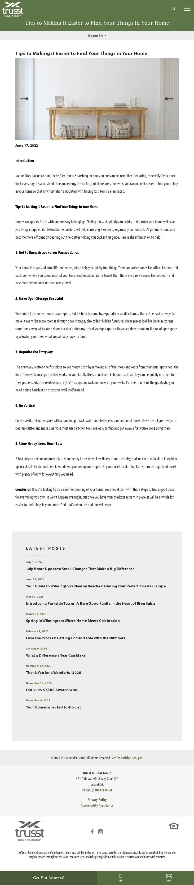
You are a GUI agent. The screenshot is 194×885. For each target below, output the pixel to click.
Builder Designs (131, 757)
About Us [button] (95, 35)
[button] (173, 8)
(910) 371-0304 (102, 789)
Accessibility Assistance (97, 805)
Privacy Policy (97, 799)
